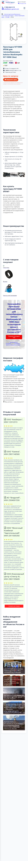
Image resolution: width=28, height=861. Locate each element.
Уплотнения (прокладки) (7, 15)
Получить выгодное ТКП (14, 337)
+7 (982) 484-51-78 (9, 7)
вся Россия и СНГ (22, 3)
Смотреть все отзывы (14, 606)
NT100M (7, 17)
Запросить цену (11, 79)
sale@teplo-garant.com (11, 9)
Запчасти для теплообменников (12, 14)
